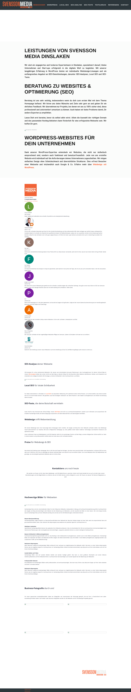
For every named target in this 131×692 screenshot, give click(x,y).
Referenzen (113, 5)
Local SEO (48, 393)
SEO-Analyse (76, 5)
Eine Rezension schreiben (31, 201)
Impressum (27, 691)
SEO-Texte (88, 5)
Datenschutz (28, 689)
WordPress (52, 5)
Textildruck (100, 5)
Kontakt (125, 5)
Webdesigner (39, 5)
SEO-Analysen (32, 374)
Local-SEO (64, 5)
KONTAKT (65, 482)
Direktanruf (30, 31)
